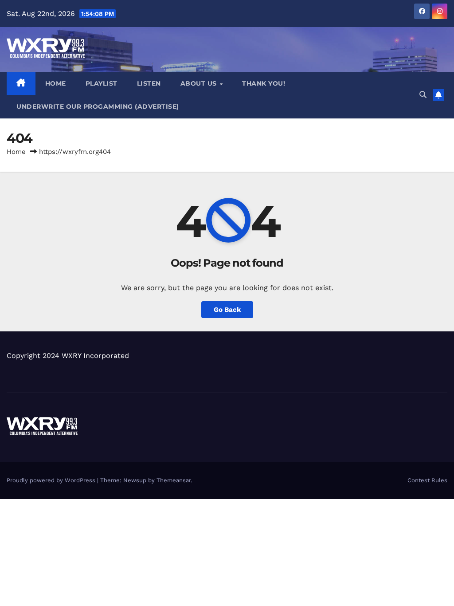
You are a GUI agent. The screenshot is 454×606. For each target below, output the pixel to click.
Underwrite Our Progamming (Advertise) (97, 106)
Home (55, 83)
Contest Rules (427, 480)
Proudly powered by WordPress (52, 480)
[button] (423, 95)
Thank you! (263, 83)
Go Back (227, 310)
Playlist (101, 83)
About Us (199, 83)
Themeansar (174, 480)
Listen (149, 83)
